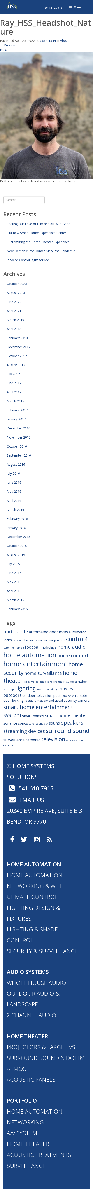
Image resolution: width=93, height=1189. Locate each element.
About (64, 40)
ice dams (28, 681)
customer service (13, 647)
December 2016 (18, 428)
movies (65, 688)
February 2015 (17, 609)
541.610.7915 (53, 7)
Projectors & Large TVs (41, 1047)
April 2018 (14, 329)
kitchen (83, 682)
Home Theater (27, 1036)
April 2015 (14, 591)
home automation (29, 654)
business (30, 640)
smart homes (33, 715)
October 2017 (17, 356)
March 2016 (15, 509)
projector (68, 695)
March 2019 (15, 320)
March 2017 (15, 401)
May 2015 (14, 582)
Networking (25, 1122)
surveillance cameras (21, 739)
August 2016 (16, 464)
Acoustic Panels (31, 1079)
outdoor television (37, 695)
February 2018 (17, 338)
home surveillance (43, 673)
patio (57, 695)
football (33, 647)
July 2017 (13, 374)
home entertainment (35, 663)
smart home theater (66, 715)
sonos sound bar (38, 723)
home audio (71, 646)
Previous (8, 45)
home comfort (73, 655)
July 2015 (13, 564)
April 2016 (14, 500)
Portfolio (22, 1100)
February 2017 (17, 410)
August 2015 (16, 555)
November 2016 (18, 437)
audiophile (15, 631)
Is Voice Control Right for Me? (28, 260)
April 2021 (14, 311)
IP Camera (70, 682)
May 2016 (14, 491)
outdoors (12, 695)
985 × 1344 (48, 40)
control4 (77, 639)
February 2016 (17, 518)
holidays (49, 647)
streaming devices (24, 731)
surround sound (67, 731)
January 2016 (16, 527)
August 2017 (16, 365)
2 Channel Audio (31, 1015)
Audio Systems (28, 972)
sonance (10, 723)
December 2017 (18, 347)
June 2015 (14, 573)
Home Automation (34, 864)
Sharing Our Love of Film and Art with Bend (38, 224)
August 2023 (16, 293)
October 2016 (17, 446)
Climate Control (32, 897)
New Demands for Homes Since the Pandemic (41, 251)
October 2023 (17, 283)
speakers (72, 722)
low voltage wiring (47, 689)
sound (54, 723)
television (53, 739)
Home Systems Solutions (12, 5)
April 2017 (14, 392)
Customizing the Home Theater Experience (38, 242)
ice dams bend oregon (48, 681)
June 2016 (14, 482)
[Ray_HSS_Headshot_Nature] (46, 115)
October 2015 (17, 546)
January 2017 (16, 419)
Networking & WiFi (34, 886)
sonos (23, 723)
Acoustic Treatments (39, 1155)
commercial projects (51, 640)
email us (31, 800)
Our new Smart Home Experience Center (36, 233)
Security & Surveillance (42, 951)
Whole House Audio (36, 982)
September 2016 (19, 455)
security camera (77, 700)
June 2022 (14, 302)
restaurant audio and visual (44, 701)
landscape (9, 689)
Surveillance (26, 1165)
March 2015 (15, 600)
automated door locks (48, 631)
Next (5, 49)
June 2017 (14, 383)
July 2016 (13, 473)
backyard (18, 640)
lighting (26, 688)
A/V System (22, 1133)
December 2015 (18, 537)
